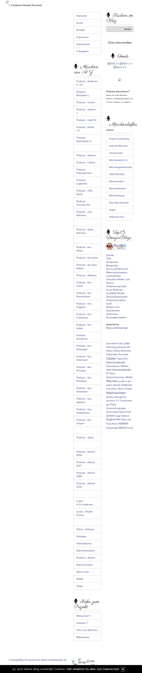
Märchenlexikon (117, 188)
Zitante (110, 255)
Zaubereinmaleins (116, 300)
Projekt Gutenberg (119, 138)
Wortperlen (112, 262)
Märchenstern (116, 181)
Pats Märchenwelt (118, 202)
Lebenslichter (113, 275)
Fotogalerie (82, 51)
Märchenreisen (84, 564)
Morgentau (112, 265)
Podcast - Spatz (85, 437)
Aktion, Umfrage (85, 529)
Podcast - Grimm (85, 102)
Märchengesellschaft (120, 167)
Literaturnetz (116, 153)
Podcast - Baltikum (86, 275)
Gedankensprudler (116, 286)
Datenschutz (83, 44)
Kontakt (80, 30)
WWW (79, 579)
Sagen (112, 209)
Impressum (82, 37)
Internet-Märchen (118, 145)
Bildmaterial (82, 637)
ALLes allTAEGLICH (117, 269)
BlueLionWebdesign (117, 327)
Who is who (82, 571)
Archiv (79, 22)
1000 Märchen (117, 174)
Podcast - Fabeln (85, 162)
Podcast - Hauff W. (86, 120)
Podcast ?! (82, 623)
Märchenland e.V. (118, 160)
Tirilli (108, 258)
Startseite (81, 15)
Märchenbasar (117, 195)
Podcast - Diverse (86, 155)
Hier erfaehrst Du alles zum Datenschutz (92, 669)
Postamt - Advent (85, 557)
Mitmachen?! (83, 615)
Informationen (84, 543)
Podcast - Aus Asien (87, 257)
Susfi (109, 303)
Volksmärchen (116, 216)
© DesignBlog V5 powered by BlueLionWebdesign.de (38, 659)
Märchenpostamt (85, 550)
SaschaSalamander (117, 296)
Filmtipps (81, 536)
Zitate (79, 586)
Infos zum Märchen (86, 630)
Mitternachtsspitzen (116, 272)
